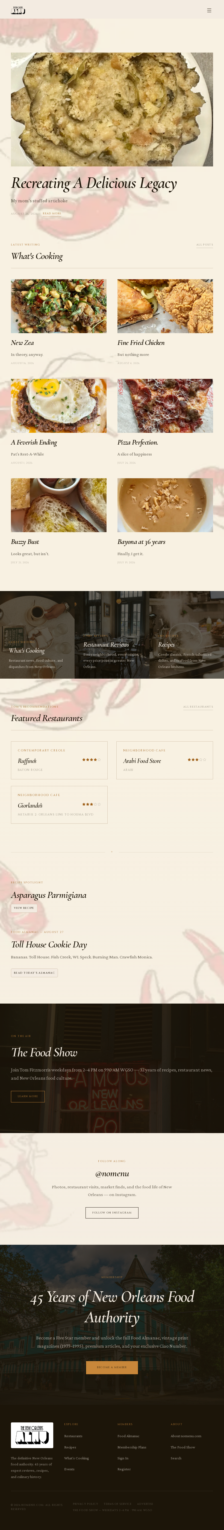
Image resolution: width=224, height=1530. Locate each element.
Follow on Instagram (112, 1213)
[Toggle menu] (209, 10)
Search (176, 1458)
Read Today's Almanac (34, 973)
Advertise (145, 1504)
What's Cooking (76, 1458)
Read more (52, 213)
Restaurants (73, 1436)
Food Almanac (128, 1436)
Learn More (28, 1096)
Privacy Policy (86, 1504)
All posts (204, 245)
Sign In (122, 1458)
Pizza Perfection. (137, 442)
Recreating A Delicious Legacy (94, 182)
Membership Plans (131, 1447)
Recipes (70, 1447)
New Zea (22, 342)
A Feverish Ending (34, 442)
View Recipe (24, 908)
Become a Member (112, 1367)
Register (124, 1469)
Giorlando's (30, 805)
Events (69, 1469)
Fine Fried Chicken (141, 342)
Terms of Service (118, 1504)
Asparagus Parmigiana (48, 895)
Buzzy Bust (25, 541)
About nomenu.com (186, 1436)
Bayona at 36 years (141, 541)
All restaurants (198, 707)
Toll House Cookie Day (49, 944)
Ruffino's (27, 761)
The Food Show (183, 1447)
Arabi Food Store (142, 761)
